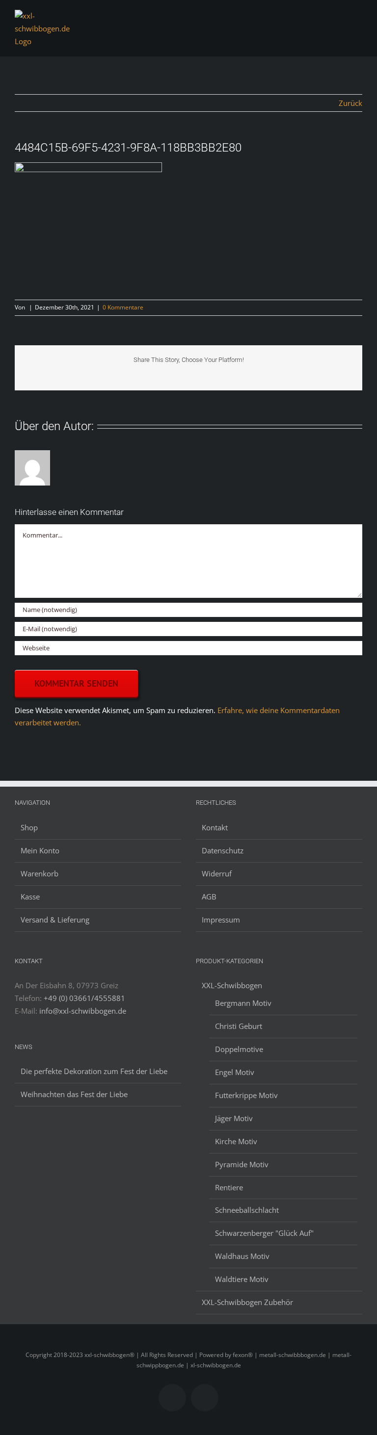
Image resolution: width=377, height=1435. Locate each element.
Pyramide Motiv (242, 1164)
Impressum (221, 919)
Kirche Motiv (236, 1141)
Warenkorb (39, 873)
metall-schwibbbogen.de (292, 1355)
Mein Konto (40, 850)
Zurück (350, 103)
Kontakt (215, 827)
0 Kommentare (123, 307)
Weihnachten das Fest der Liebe (74, 1094)
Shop (29, 827)
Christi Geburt (238, 1026)
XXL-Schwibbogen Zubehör (247, 1302)
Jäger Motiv (234, 1118)
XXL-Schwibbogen (232, 985)
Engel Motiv (234, 1072)
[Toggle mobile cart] (341, 19)
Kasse (30, 896)
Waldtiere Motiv (242, 1279)
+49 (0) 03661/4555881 (84, 998)
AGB (209, 896)
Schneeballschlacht (247, 1210)
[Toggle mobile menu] (358, 19)
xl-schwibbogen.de (215, 1365)
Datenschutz (222, 850)
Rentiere (229, 1187)
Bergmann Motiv (243, 1003)
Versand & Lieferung (55, 919)
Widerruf (217, 873)
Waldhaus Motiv (242, 1256)
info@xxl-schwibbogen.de (82, 1011)
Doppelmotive (239, 1049)
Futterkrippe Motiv (246, 1095)
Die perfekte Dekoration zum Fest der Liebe (94, 1071)
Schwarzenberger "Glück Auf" (264, 1233)
